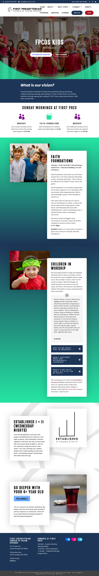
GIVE (89, 13)
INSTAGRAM (61, 54)
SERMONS (55, 13)
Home (42, 7)
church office (72, 389)
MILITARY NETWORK (79, 2)
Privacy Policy (55, 574)
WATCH (77, 13)
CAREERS (65, 13)
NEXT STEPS (63, 7)
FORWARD (44, 13)
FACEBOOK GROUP (41, 54)
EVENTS (88, 7)
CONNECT (76, 7)
